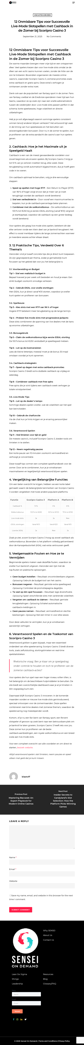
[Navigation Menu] (73, 3)
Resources (48, 974)
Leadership (17, 984)
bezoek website (25, 747)
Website (13, 881)
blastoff (26, 776)
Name (13, 857)
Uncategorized (42, 15)
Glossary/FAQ (49, 984)
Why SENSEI (49, 930)
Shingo (15, 979)
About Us (47, 935)
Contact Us (48, 940)
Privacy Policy (64, 1041)
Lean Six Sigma (19, 974)
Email (12, 869)
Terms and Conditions (48, 1041)
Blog (45, 979)
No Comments (54, 36)
